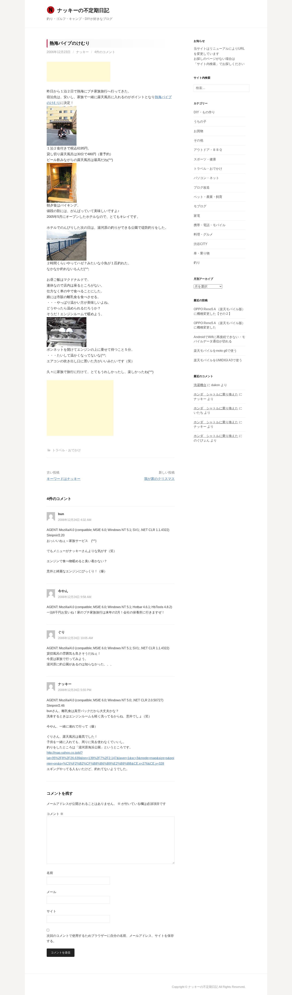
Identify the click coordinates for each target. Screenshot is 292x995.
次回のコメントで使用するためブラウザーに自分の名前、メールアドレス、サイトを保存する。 (110, 938)
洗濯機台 (200, 385)
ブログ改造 (202, 187)
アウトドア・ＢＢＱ (208, 149)
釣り (197, 262)
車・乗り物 (202, 253)
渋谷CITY (200, 244)
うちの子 (200, 121)
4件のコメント (104, 52)
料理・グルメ (203, 234)
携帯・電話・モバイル (209, 225)
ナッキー (82, 52)
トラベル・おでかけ (66, 450)
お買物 (198, 131)
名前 (50, 873)
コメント (55, 814)
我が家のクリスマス (159, 479)
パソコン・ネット (206, 178)
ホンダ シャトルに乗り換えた (216, 394)
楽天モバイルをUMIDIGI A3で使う (218, 360)
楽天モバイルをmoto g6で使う (215, 350)
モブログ (200, 206)
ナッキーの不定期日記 (83, 10)
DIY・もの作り (204, 112)
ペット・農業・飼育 (208, 197)
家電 (197, 215)
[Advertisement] (78, 72)
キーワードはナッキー (63, 479)
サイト (51, 911)
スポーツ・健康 (205, 159)
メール (51, 892)
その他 (198, 140)
